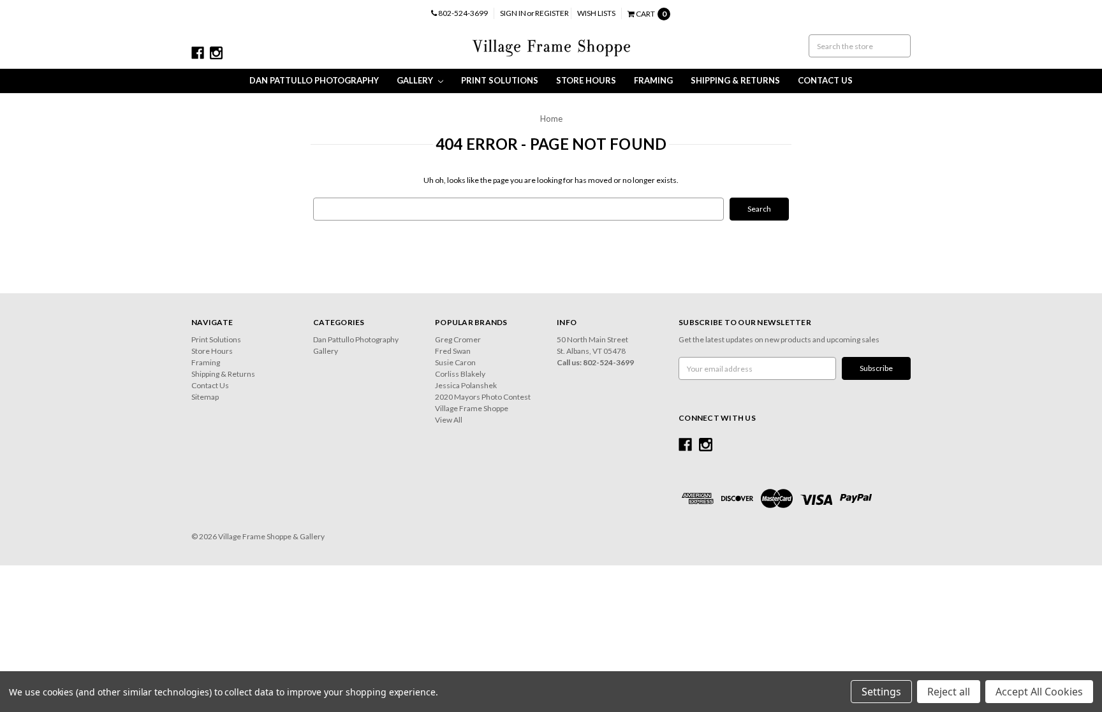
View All (448, 420)
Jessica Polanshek (466, 385)
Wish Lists (596, 13)
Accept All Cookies (1039, 692)
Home (551, 118)
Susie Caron (455, 362)
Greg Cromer (458, 339)
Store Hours (586, 80)
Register (552, 13)
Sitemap (205, 397)
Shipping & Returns (735, 80)
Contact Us (825, 80)
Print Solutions (499, 80)
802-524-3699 (462, 13)
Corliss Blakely (460, 374)
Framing (653, 80)
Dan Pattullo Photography (314, 80)
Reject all (948, 692)
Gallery (416, 80)
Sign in (513, 13)
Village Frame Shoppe (471, 408)
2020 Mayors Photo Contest (483, 397)
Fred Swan (453, 351)
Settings (881, 692)
